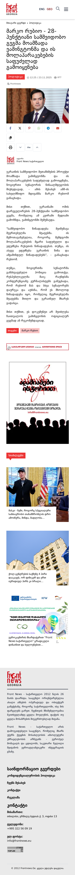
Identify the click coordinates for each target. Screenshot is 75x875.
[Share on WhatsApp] (39, 128)
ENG (42, 9)
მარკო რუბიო (30, 330)
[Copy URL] (10, 138)
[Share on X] (20, 128)
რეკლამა (13, 797)
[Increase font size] (37, 147)
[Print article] (10, 147)
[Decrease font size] (20, 147)
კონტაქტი (13, 790)
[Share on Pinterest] (29, 128)
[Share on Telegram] (48, 128)
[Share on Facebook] (10, 128)
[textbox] (37, 49)
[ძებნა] (58, 9)
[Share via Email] (58, 128)
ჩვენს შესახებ (16, 783)
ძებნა (65, 26)
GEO (49, 9)
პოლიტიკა (15, 77)
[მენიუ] (66, 9)
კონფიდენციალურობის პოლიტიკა (31, 775)
